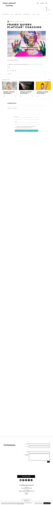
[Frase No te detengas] (43, 86)
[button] (46, 7)
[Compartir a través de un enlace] (15, 70)
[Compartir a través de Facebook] (7, 70)
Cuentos (34, 14)
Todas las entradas (5, 14)
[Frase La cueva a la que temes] (26, 86)
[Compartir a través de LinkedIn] (12, 70)
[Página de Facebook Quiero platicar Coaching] (23, 480)
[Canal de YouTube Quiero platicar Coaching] (21, 480)
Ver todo (49, 79)
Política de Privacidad (20, 503)
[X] (29, 480)
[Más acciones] (45, 21)
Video (39, 14)
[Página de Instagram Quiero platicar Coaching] (26, 480)
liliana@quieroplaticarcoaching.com (27, 485)
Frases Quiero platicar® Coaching (9, 92)
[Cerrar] (51, 503)
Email (16, 121)
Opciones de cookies (38, 503)
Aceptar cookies (47, 503)
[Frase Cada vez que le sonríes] (9, 86)
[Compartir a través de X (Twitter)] (10, 70)
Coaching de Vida (18, 14)
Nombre (16, 116)
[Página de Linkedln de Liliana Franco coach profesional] (32, 480)
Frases (12, 14)
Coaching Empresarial (27, 14)
